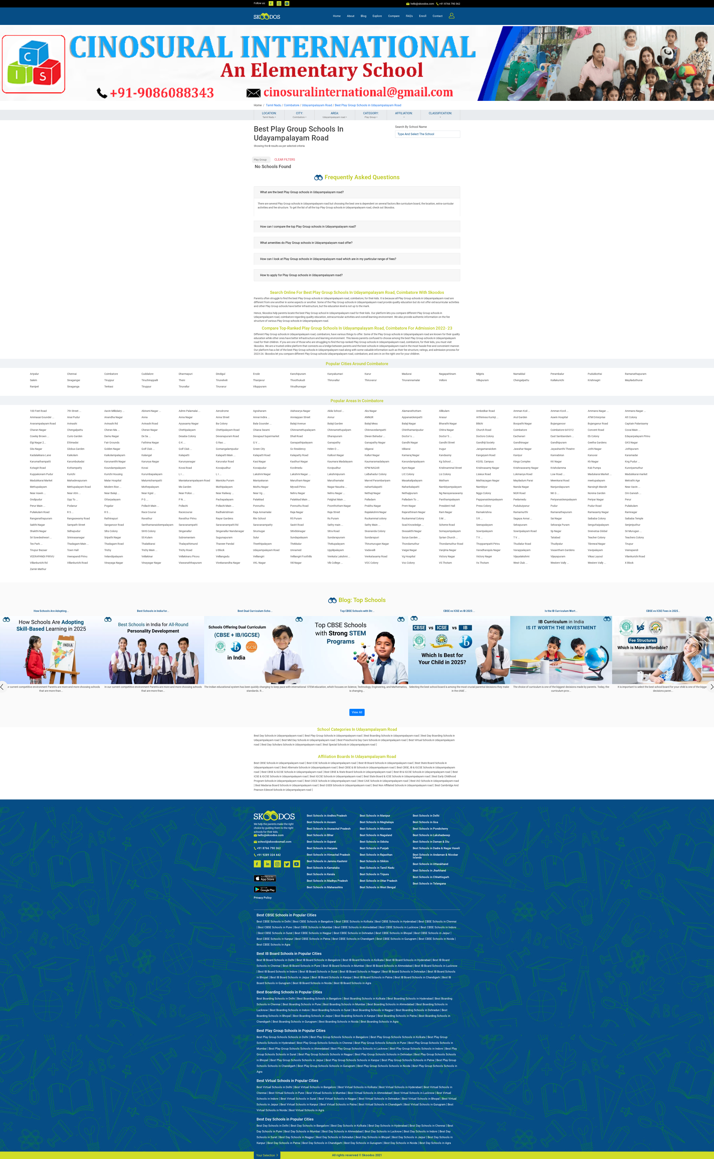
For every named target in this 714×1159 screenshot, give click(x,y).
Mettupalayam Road (79, 486)
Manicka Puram (225, 480)
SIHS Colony (148, 531)
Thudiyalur (557, 543)
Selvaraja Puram (560, 524)
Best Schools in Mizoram (375, 828)
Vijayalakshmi (521, 556)
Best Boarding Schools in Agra (379, 1021)
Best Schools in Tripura (374, 874)
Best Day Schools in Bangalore (310, 1125)
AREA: (334, 115)
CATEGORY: (371, 115)
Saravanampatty (263, 524)
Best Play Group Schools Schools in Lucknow (359, 1048)
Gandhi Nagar (410, 442)
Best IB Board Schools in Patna (373, 977)
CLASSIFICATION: (440, 113)
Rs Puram (333, 518)
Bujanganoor (558, 423)
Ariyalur (34, 373)
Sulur (256, 537)
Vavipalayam (595, 550)
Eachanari (519, 436)
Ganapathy (333, 442)
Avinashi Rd (111, 423)
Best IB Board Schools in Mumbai (343, 966)
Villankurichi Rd (39, 562)
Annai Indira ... (261, 417)
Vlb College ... (335, 562)
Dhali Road (296, 436)
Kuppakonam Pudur (41, 474)
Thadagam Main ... (78, 543)
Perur (628, 499)
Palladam (370, 499)
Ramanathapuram (635, 373)
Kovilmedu (296, 467)
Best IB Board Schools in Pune (301, 966)
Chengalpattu (521, 380)
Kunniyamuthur (634, 467)
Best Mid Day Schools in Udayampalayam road (308, 740)
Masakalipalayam (412, 480)
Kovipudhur (334, 467)
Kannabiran (557, 455)
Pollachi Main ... (225, 505)
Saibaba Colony (597, 518)
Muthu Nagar (260, 486)
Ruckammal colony (376, 518)
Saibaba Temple (634, 518)
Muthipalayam (224, 486)
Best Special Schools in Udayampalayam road (349, 744)
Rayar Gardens (224, 518)
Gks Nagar (36, 448)
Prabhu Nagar (373, 505)
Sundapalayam (299, 537)
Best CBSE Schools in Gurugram (396, 939)
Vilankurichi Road (635, 556)
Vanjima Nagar (447, 550)
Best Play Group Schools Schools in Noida (383, 1066)
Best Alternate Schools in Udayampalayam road (309, 767)
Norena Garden (596, 493)
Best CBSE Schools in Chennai (437, 921)
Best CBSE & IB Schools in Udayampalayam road (367, 767)
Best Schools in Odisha (374, 841)
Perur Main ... (37, 505)
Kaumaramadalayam (377, 461)
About (350, 16)
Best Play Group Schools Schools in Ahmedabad (299, 1048)
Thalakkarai (148, 543)
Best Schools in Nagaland (376, 835)
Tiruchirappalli (149, 380)
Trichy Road (185, 550)
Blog (363, 16)
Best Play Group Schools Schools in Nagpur (325, 1054)
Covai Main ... (633, 429)
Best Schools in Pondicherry (430, 828)
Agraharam (259, 410)
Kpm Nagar (408, 467)
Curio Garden (74, 436)
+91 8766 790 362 (268, 848)
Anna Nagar (186, 417)
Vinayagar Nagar (151, 562)
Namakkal (519, 373)
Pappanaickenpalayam (489, 499)
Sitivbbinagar (297, 531)
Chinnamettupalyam (339, 429)
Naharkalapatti (410, 486)
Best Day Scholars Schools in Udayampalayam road (291, 744)
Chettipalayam (187, 429)
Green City (259, 448)
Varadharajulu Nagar (488, 550)
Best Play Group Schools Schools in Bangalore (339, 1037)
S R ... (479, 518)
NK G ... (555, 493)
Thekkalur (296, 543)
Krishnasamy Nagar (487, 467)
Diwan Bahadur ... (375, 436)
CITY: (299, 115)
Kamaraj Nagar (410, 455)
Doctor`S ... (445, 436)
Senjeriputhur (632, 524)
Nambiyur (482, 486)
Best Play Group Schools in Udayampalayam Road (368, 105)
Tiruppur (109, 380)
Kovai (144, 467)
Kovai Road (185, 467)
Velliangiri (258, 556)
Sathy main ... (335, 524)
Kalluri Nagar (372, 455)
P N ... (182, 499)
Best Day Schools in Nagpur (296, 1137)
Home (337, 16)
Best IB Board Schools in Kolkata (363, 960)
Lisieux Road (483, 474)
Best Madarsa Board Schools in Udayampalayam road (286, 785)
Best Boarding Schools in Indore (290, 1010)
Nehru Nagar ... (336, 493)
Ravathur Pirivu (188, 518)
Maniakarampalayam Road (194, 480)
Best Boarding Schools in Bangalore (319, 998)
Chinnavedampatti (375, 429)
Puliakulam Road (39, 512)
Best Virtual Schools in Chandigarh (380, 1104)
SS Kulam (146, 537)
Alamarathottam (411, 410)
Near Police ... (186, 493)
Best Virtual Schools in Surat (298, 1098)
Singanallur (185, 531)
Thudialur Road (522, 543)
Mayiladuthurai (633, 380)
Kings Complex (521, 461)
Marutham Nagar (300, 480)
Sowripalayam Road (525, 531)
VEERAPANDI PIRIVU (42, 556)
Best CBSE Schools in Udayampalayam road (279, 763)
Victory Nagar (447, 556)
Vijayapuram (558, 556)
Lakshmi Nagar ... (300, 474)
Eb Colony (593, 436)
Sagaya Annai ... (522, 518)
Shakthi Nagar (38, 531)
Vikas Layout (595, 556)
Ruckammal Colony (413, 518)
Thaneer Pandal (225, 543)
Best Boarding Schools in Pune (302, 1004)
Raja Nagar (296, 512)
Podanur (72, 505)
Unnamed (295, 550)
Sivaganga (73, 386)
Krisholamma (558, 467)
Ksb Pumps (594, 467)
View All (357, 712)
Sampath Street (76, 524)
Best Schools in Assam (321, 822)
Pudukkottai (595, 373)
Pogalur (108, 505)
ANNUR (369, 417)
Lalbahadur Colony (376, 474)
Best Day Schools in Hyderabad (388, 1125)
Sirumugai (259, 531)
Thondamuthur (410, 543)
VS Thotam (445, 562)
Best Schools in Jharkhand (429, 870)
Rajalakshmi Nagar (376, 512)
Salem (33, 380)
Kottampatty (74, 467)
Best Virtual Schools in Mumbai (326, 1093)
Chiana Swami (261, 429)
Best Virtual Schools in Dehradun (379, 1098)
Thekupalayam (336, 543)
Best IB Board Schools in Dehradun (403, 971)
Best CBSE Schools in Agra (273, 944)
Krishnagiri (594, 380)
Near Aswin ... (38, 493)
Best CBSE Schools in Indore (438, 927)
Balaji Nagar (409, 423)
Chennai (72, 373)
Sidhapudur (74, 531)
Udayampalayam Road (317, 105)
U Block (220, 550)
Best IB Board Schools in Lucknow (436, 966)
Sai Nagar (556, 518)
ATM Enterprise (596, 417)
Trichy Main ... (149, 550)
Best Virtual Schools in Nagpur (338, 1098)
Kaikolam (72, 455)
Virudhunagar (298, 386)
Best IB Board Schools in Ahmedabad (389, 966)
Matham (444, 480)
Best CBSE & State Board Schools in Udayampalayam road (357, 771)
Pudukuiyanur (521, 505)
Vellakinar (147, 556)
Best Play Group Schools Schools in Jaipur (296, 1060)
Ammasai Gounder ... (42, 417)
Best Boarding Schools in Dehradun (418, 1010)
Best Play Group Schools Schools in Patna (408, 1060)
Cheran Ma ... (112, 429)
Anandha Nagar (113, 417)
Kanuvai (592, 455)
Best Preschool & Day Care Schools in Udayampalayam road (371, 740)
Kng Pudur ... (632, 461)
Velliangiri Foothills (301, 556)
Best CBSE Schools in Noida (436, 939)
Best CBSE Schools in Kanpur (275, 939)
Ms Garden (185, 486)
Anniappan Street (300, 417)
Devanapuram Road (227, 436)
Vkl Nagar (296, 562)
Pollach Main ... (150, 505)
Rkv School (259, 518)
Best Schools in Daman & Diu (431, 841)
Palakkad (258, 499)
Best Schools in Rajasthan (376, 854)
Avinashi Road (149, 423)
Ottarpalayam (112, 499)
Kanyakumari (335, 373)
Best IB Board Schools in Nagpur (360, 971)
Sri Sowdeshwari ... (41, 537)
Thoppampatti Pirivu (488, 543)
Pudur (554, 505)
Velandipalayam (113, 556)
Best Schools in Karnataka (323, 867)
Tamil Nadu (273, 105)
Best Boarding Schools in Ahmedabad (390, 1004)
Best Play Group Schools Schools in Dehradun (383, 1054)
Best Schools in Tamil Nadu (377, 867)
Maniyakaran (260, 480)
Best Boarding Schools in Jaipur (313, 1016)
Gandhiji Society (485, 442)
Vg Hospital (408, 556)
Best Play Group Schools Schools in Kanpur (352, 1060)
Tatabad (555, 537)
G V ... (256, 442)
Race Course (148, 512)
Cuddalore (147, 373)
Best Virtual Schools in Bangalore (315, 1087)
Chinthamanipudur (413, 429)
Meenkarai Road (560, 480)
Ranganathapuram (41, 518)
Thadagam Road (114, 543)
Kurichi (71, 474)
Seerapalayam (484, 524)
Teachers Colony (634, 537)
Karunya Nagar (150, 461)
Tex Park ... (36, 543)
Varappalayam (521, 550)
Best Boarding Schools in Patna (397, 1016)
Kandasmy (445, 455)
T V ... (479, 537)
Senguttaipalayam (598, 524)
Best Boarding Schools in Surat (331, 1010)
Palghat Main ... (336, 499)
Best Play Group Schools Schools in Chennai (324, 1043)
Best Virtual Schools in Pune (286, 1093)
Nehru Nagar (297, 493)
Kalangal (146, 455)
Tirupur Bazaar (38, 550)
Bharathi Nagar (448, 423)
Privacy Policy (262, 897)
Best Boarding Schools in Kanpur (355, 1016)
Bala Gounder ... (262, 423)
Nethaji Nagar (373, 493)
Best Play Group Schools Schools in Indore (416, 1048)
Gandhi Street (447, 442)
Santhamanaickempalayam (157, 524)
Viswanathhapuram (190, 562)
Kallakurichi (557, 380)
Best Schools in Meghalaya (377, 822)
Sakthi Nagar (37, 524)
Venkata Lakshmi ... (338, 556)
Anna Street (222, 417)
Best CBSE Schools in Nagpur (313, 933)
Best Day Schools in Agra (435, 1143)
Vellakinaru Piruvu (189, 556)
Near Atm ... (74, 493)
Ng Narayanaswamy (451, 493)
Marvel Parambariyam (377, 480)
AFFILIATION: (404, 113)
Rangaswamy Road (78, 518)
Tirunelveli (221, 380)
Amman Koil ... (521, 410)
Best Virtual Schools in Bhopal (421, 1098)
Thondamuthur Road (451, 543)
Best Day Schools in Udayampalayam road (278, 735)
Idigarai (369, 448)
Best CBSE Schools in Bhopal (394, 933)
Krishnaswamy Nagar (525, 467)
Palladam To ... (410, 499)
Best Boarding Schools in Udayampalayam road (391, 735)
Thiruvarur (371, 380)
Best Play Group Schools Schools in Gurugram (326, 1066)
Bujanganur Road (598, 423)
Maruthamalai (335, 480)
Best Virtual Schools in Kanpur (299, 1104)
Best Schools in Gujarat (321, 841)
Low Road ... (558, 474)
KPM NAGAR (372, 467)
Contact (438, 16)
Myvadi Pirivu (298, 486)
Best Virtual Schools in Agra (306, 1110)
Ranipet (34, 386)
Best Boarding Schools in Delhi (276, 998)
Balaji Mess (371, 423)
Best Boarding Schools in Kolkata (364, 998)
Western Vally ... (560, 562)
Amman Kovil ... (560, 410)
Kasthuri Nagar (299, 461)
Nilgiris (480, 373)
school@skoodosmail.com (274, 841)
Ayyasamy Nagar (189, 423)
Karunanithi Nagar (115, 461)
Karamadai (631, 455)
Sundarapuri (372, 537)
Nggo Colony (483, 493)
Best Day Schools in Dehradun (334, 1137)
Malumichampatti (151, 480)
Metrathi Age (632, 480)
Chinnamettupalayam (302, 429)
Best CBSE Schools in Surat (275, 933)
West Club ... (520, 562)
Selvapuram (520, 524)
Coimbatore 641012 (562, 429)
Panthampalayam (449, 499)
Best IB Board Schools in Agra (352, 983)
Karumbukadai (75, 461)
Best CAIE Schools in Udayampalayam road (383, 780)
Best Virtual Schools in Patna (338, 1104)
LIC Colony (408, 474)
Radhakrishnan (225, 512)
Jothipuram (632, 448)
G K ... (182, 442)
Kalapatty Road (299, 455)
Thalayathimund (188, 543)
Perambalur (557, 373)
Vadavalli (370, 550)
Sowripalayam (484, 531)
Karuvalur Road (225, 461)
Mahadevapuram (77, 480)
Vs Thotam (482, 562)
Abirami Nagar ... (151, 410)
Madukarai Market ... (600, 474)
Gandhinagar (521, 442)
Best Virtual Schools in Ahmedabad (370, 1093)
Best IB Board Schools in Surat (318, 971)
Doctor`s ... (408, 436)
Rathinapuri (111, 518)
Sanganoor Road (114, 524)
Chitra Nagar (446, 429)
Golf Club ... (148, 448)
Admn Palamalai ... (189, 410)
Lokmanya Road (522, 474)
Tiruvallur (184, 386)
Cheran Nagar (149, 429)
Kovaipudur (259, 467)
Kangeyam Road (485, 455)
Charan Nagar (38, 429)
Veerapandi (631, 550)
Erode (256, 373)
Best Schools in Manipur (375, 815)
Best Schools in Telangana (429, 883)
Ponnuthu (259, 505)
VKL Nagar (259, 562)
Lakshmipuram (336, 474)
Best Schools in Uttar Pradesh (378, 880)
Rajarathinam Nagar (413, 512)
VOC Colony (371, 562)
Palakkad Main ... (300, 499)
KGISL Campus (485, 461)
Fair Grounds (111, 442)
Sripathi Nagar (112, 537)
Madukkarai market (636, 474)
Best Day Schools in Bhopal (373, 1137)
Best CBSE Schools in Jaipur (432, 933)
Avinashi (72, 423)
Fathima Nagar (150, 442)
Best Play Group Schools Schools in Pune (380, 1043)
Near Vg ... (259, 493)
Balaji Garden (335, 423)
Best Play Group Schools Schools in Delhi (282, 1037)
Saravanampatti (188, 524)
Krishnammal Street (450, 467)
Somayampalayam (450, 531)
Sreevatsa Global (597, 531)
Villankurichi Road (77, 562)
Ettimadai (72, 442)
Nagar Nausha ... (337, 486)
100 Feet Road (38, 410)
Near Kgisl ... (148, 493)
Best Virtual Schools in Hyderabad (400, 1087)
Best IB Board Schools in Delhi (275, 960)
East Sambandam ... (562, 436)
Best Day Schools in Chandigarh (322, 1143)
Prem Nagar (409, 505)
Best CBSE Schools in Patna (312, 939)
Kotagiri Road (38, 467)
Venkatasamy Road (376, 556)
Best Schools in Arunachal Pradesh (328, 828)
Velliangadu (222, 556)
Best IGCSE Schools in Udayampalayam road (335, 776)
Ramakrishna (484, 512)
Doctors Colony (485, 436)
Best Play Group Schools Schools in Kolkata (398, 1037)
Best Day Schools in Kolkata (348, 1125)
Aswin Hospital (559, 417)
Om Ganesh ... (633, 493)
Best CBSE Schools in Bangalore (313, 921)
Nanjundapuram (560, 486)
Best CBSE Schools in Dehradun (353, 933)
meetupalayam (596, 480)
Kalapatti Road (261, 455)
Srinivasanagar (76, 537)
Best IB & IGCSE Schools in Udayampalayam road (422, 771)
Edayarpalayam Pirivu (637, 436)
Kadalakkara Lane (40, 455)
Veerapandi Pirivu (77, 556)
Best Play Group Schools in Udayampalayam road (333, 735)
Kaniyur (517, 455)
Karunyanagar (187, 461)
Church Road (483, 429)
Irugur (442, 448)
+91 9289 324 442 (268, 855)
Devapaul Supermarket (266, 436)
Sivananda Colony (375, 531)
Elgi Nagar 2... (38, 442)
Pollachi (183, 505)
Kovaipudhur (223, 467)
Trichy (107, 550)
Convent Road (596, 429)
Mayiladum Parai (523, 480)
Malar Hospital (112, 480)
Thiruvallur (333, 380)
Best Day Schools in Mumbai (302, 1131)
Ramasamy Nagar (598, 512)
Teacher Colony (596, 537)
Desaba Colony (187, 436)
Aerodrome (222, 410)
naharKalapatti (373, 486)
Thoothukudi (297, 380)
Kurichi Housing (113, 474)
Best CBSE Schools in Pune (275, 927)
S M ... (442, 518)
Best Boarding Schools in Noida (338, 1021)
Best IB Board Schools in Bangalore (318, 960)
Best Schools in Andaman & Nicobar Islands (435, 856)
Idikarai (406, 448)
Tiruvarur (221, 386)
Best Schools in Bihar (320, 835)
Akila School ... (335, 410)
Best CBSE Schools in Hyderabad (395, 921)
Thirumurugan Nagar (377, 543)
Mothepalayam (150, 486)
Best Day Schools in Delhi (273, 1125)
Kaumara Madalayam (340, 461)
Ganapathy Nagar (375, 442)
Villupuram (482, 380)
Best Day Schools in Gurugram (363, 1143)
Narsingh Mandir (597, 486)
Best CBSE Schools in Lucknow (398, 927)
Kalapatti (184, 455)
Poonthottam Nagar (339, 505)
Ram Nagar (445, 512)
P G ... (144, 499)
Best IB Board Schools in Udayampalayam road (385, 763)
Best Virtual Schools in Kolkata (357, 1087)
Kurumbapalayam (151, 474)
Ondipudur (36, 499)
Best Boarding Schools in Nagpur (373, 1010)
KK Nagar (556, 461)
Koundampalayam (115, 467)
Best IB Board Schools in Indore (277, 971)
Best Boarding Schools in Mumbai (344, 1004)
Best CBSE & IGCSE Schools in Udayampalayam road (291, 771)
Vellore (443, 380)
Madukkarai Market (41, 480)
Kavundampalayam (413, 461)
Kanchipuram (298, 373)
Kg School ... (446, 461)
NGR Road (519, 493)
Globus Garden (75, 448)
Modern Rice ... (112, 486)
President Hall (447, 505)
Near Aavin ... (632, 486)
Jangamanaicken (486, 448)
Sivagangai (73, 380)
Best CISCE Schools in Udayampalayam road (330, 780)
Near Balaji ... (112, 493)
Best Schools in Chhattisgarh (431, 877)
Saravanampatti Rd (227, 524)
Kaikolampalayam (114, 455)
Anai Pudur (73, 417)
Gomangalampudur (227, 448)
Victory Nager (484, 556)
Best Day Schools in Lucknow (383, 1131)
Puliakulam (631, 505)
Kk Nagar (593, 461)
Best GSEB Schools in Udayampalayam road (345, 785)
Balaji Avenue (298, 423)
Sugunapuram (224, 537)
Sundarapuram (336, 537)
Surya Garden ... (411, 537)
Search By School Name (411, 127)
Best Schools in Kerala (321, 874)
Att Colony (631, 417)
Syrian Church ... (448, 537)
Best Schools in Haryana (322, 848)
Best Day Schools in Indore (420, 1131)
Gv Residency (298, 448)
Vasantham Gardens (563, 550)
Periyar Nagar (596, 499)
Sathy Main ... (372, 524)
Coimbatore (291, 105)
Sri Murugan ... (633, 531)
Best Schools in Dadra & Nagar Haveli (436, 848)
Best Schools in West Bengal (378, 887)
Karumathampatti (40, 461)
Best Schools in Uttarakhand (430, 864)
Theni (182, 380)
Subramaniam (187, 537)
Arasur (443, 417)
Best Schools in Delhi (426, 815)
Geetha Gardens (597, 442)
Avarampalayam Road (43, 423)
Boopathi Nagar (522, 423)
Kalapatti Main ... (226, 455)
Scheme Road (447, 524)
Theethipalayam (262, 543)
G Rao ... (221, 442)
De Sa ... (146, 436)
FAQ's (409, 16)
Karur (368, 373)
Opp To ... (72, 499)
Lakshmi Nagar (262, 474)
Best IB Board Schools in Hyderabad (408, 960)
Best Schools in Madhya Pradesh (327, 880)
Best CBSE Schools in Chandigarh (353, 939)
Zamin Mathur (38, 569)
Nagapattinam (447, 373)
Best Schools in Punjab (374, 848)
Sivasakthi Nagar (412, 531)
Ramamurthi (520, 512)
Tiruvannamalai (411, 380)
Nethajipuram (410, 493)
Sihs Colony (111, 531)
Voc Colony (408, 562)
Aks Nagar (371, 410)
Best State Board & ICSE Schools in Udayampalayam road (397, 776)
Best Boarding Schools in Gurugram (295, 1021)
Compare (394, 16)
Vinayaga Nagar (113, 562)
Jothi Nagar (595, 448)
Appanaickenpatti (412, 417)
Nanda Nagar (521, 486)
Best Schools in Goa (425, 822)
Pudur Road (595, 505)
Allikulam (444, 410)
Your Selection (266, 1155)
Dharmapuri (185, 373)
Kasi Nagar (259, 461)
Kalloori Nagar (335, 455)
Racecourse (185, 512)
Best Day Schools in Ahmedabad (342, 1131)
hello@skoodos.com (422, 3)
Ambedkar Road (485, 410)
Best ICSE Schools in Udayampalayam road (331, 763)
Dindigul (220, 373)
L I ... (181, 474)
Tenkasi (108, 386)
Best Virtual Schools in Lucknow (414, 1093)
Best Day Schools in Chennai (427, 1125)
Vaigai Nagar (409, 550)
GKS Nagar (631, 442)
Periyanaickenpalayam (564, 499)
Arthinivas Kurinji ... (487, 417)
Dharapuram (334, 436)
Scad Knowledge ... (413, 524)
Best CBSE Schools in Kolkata (354, 921)
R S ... (70, 512)
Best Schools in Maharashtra (325, 887)
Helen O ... (333, 448)
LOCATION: (269, 115)
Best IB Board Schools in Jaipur (289, 977)
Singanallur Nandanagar (230, 531)
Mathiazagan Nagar (487, 480)
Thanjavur (259, 380)
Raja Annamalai (262, 512)
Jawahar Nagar (522, 448)
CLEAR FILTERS (284, 159)
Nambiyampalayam (450, 486)
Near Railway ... (225, 493)
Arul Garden (520, 417)
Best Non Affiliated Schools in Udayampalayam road (403, 785)
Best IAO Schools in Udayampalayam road (434, 780)
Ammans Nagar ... (598, 410)
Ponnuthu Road (299, 505)
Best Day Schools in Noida (400, 1143)
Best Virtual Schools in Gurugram (425, 1104)
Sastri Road (297, 524)
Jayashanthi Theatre (563, 448)
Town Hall (72, 550)
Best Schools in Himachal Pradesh (328, 854)
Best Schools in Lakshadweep (431, 835)
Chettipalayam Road (227, 429)
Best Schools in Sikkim (374, 861)
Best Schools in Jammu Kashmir (327, 861)
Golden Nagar (112, 448)
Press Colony (483, 505)
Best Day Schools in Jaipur (408, 1137)
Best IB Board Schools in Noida (312, 983)
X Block (629, 562)
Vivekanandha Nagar (228, 562)
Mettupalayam (38, 486)
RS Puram (296, 518)
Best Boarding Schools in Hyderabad (410, 998)
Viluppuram (259, 386)
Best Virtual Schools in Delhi (274, 1087)
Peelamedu (519, 499)
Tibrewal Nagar (596, 543)
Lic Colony (445, 474)
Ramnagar (631, 512)
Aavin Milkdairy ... (114, 410)
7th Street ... (74, 410)
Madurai (406, 373)
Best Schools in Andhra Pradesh (327, 815)
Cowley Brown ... (39, 436)
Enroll (422, 16)
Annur (331, 417)
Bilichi (479, 423)
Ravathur (146, 518)
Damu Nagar (111, 436)
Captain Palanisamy (636, 423)
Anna (144, 417)
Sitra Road (333, 531)
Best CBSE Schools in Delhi (274, 921)
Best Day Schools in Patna (283, 1143)
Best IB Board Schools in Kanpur (332, 977)
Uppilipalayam (335, 550)
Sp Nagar (556, 531)
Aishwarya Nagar (300, 410)
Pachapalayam (224, 499)
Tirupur (629, 543)
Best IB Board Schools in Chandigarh (417, 977)
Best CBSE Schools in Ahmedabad (356, 927)
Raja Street (333, 512)
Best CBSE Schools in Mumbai (313, 927)
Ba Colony (222, 423)
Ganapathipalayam (301, 442)
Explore (377, 16)
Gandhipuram (559, 442)
